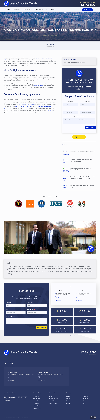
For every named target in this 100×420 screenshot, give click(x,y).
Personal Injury (46, 35)
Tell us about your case (78, 116)
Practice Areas (28, 9)
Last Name (87, 101)
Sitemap (85, 401)
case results (50, 110)
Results (68, 401)
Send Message (90, 127)
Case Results (39, 9)
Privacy (84, 403)
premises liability (38, 85)
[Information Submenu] (21, 9)
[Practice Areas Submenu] (33, 9)
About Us (7, 9)
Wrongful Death (36, 405)
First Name (70, 101)
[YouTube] (94, 417)
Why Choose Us (53, 403)
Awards (68, 403)
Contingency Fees (53, 398)
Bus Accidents (36, 401)
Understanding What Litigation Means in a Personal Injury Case (81, 160)
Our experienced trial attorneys (23, 106)
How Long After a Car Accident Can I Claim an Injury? (82, 186)
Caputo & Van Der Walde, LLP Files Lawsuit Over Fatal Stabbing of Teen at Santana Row (82, 177)
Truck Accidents (36, 398)
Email (70, 108)
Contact (53, 9)
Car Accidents (36, 396)
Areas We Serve (53, 401)
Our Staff (68, 396)
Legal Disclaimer (73, 335)
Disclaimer (85, 398)
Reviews (68, 398)
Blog (47, 9)
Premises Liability (53, 35)
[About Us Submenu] (11, 9)
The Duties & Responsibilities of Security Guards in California (80, 169)
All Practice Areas (37, 408)
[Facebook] (91, 417)
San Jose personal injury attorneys (25, 104)
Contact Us (85, 396)
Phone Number (87, 108)
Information (17, 9)
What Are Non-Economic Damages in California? (82, 151)
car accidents (39, 58)
